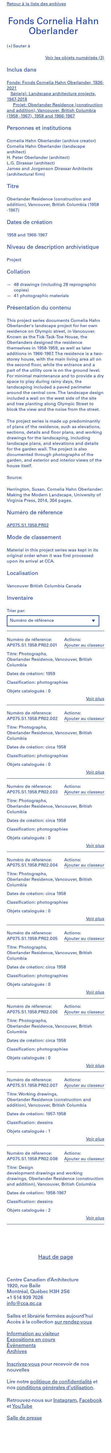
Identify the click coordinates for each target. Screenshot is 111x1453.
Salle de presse (24, 1418)
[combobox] (53, 620)
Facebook (90, 1400)
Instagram (65, 1400)
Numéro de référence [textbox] (32, 620)
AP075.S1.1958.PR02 (28, 525)
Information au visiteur (33, 1334)
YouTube (22, 1406)
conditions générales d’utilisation (55, 1387)
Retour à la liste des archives (36, 4)
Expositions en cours (31, 1339)
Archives (17, 1351)
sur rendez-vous (73, 1322)
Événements (21, 1345)
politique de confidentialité (61, 1382)
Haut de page (55, 1257)
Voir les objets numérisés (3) (74, 58)
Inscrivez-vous (23, 1364)
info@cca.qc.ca (24, 1303)
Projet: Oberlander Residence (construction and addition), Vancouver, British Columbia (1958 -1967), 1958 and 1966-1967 (55, 111)
